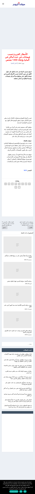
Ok (25, 491)
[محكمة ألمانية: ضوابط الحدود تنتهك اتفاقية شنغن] (17, 270)
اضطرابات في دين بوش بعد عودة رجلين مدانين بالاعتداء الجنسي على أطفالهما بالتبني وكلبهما (18, 366)
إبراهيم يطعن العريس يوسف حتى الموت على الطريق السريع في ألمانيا (18, 331)
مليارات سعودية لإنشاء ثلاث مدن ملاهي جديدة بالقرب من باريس (18, 371)
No (21, 491)
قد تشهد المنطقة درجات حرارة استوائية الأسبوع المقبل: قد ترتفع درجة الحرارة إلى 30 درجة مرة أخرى (18, 406)
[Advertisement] (17, 28)
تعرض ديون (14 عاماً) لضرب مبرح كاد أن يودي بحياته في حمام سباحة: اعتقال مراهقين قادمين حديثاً (18, 377)
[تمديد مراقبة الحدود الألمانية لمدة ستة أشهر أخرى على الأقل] (17, 294)
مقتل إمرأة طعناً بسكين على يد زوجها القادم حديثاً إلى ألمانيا (18, 256)
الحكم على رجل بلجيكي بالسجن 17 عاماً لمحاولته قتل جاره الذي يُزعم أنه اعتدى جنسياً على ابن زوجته (18, 400)
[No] (33, 487)
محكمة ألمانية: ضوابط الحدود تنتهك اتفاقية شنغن (19, 281)
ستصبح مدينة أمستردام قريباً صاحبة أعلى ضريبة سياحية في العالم (18, 394)
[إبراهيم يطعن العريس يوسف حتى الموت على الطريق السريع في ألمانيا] (17, 319)
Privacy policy (14, 491)
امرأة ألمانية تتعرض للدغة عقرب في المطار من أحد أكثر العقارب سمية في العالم (18, 389)
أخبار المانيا (14, 63)
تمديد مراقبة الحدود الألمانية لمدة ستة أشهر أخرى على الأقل (18, 305)
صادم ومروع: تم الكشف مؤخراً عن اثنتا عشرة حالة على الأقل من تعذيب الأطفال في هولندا (18, 360)
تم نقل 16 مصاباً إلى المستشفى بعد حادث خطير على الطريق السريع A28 (18, 383)
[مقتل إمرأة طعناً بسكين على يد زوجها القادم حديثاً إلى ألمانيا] (17, 244)
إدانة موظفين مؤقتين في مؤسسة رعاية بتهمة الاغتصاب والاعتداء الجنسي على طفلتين (18, 354)
